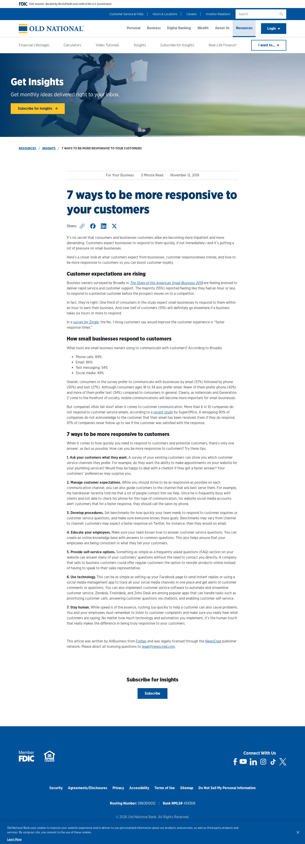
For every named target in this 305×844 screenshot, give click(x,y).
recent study (163, 412)
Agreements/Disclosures (87, 788)
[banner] (51, 28)
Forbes (141, 641)
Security (56, 788)
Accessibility (139, 788)
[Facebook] (235, 761)
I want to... (267, 45)
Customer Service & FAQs (126, 14)
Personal (133, 28)
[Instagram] (263, 761)
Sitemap (186, 788)
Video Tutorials (107, 45)
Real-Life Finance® (223, 45)
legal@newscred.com (158, 646)
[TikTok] (273, 761)
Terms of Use (165, 788)
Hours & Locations (165, 14)
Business (154, 28)
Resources (244, 28)
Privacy (118, 788)
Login (271, 28)
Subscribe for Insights (177, 45)
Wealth (203, 28)
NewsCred (213, 641)
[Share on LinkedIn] (103, 226)
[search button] (281, 14)
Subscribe (152, 693)
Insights (140, 45)
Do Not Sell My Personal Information (227, 788)
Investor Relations (218, 14)
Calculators (72, 45)
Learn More (14, 839)
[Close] (298, 832)
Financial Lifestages (34, 45)
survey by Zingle (86, 322)
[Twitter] (282, 761)
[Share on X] (114, 226)
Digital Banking (179, 28)
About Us (222, 28)
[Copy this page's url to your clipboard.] (82, 226)
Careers (191, 14)
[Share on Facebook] (92, 226)
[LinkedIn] (253, 761)
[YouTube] (243, 761)
